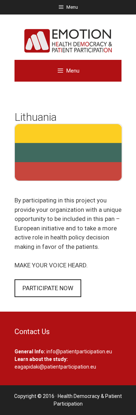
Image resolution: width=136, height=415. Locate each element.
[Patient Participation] (68, 40)
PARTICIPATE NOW (47, 288)
